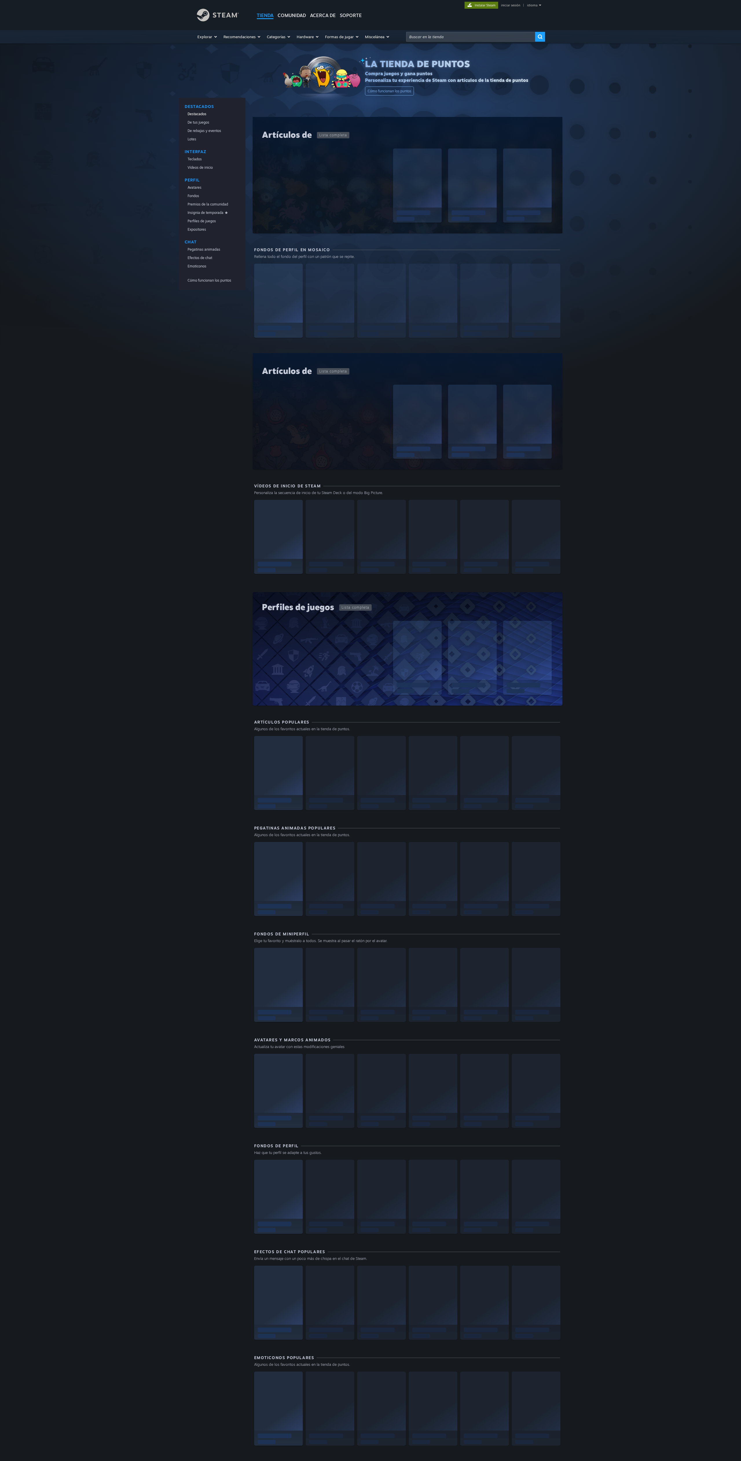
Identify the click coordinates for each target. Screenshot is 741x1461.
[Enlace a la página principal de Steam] (218, 19)
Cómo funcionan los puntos (389, 91)
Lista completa (333, 135)
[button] (208, 36)
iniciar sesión (510, 5)
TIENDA (265, 15)
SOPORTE (351, 15)
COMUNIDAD (292, 15)
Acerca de (323, 15)
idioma (532, 5)
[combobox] (470, 37)
